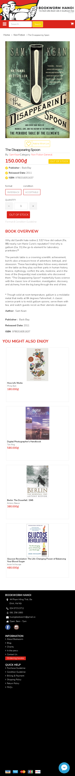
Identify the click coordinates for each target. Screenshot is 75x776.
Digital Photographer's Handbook (24, 441)
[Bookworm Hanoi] (37, 10)
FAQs (10, 687)
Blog (9, 643)
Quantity (10, 200)
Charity (10, 646)
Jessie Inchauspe (14, 564)
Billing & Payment (15, 675)
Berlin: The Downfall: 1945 (20, 500)
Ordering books (15, 658)
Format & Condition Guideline (20, 221)
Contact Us (12, 654)
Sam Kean (14, 154)
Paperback (13, 192)
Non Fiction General (41, 154)
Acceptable (31, 192)
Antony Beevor (13, 503)
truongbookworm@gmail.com (22, 617)
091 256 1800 (16, 612)
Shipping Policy (14, 679)
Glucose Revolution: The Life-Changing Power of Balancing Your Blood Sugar (36, 560)
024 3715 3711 (17, 608)
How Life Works (15, 383)
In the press (12, 650)
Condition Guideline (16, 672)
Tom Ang (11, 444)
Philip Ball (11, 386)
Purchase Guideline (16, 668)
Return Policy (13, 683)
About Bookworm (15, 639)
